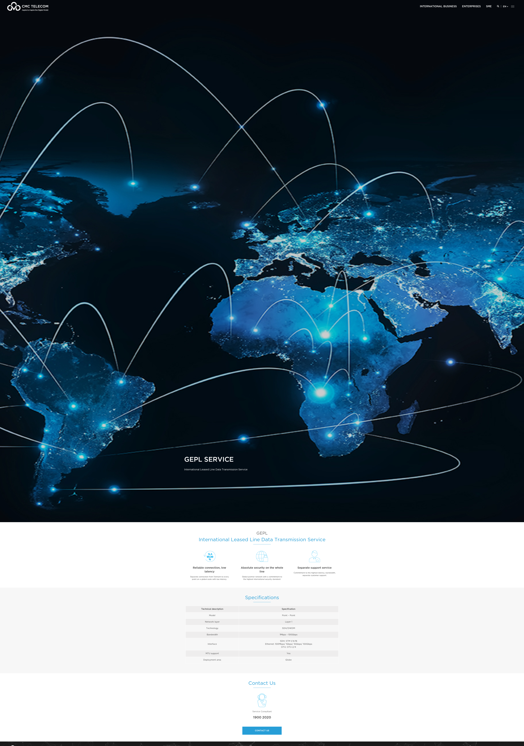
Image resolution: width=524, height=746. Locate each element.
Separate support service (314, 567)
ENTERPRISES (471, 6)
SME (489, 6)
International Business (438, 6)
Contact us (262, 731)
